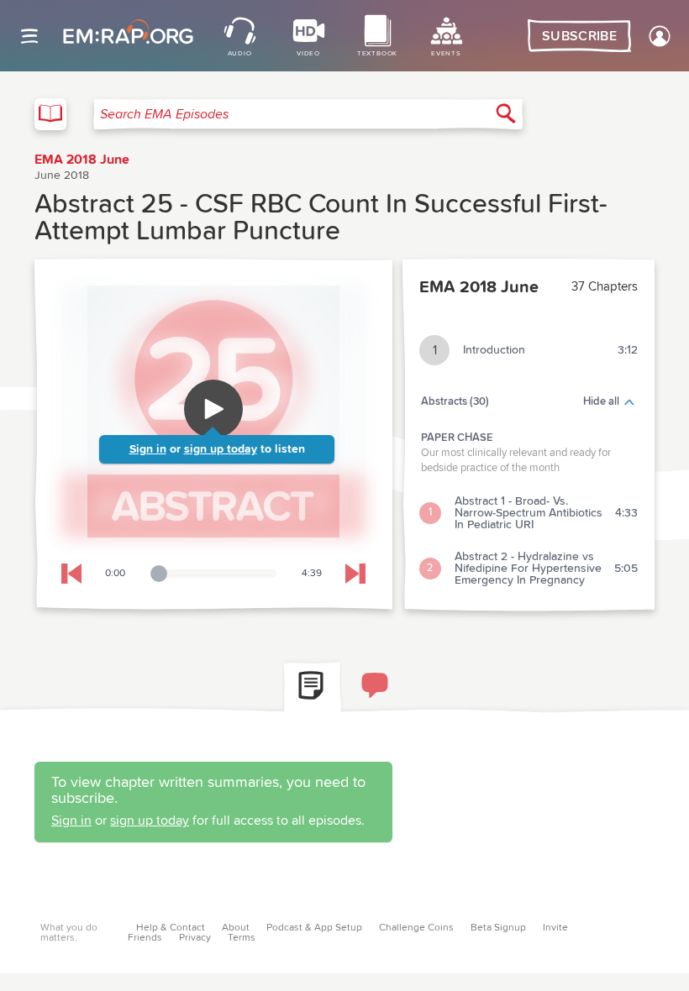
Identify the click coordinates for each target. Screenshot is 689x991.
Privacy (195, 938)
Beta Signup (498, 928)
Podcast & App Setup (314, 928)
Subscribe (579, 36)
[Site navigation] (29, 36)
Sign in (147, 449)
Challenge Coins (416, 928)
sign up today (220, 449)
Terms (241, 938)
